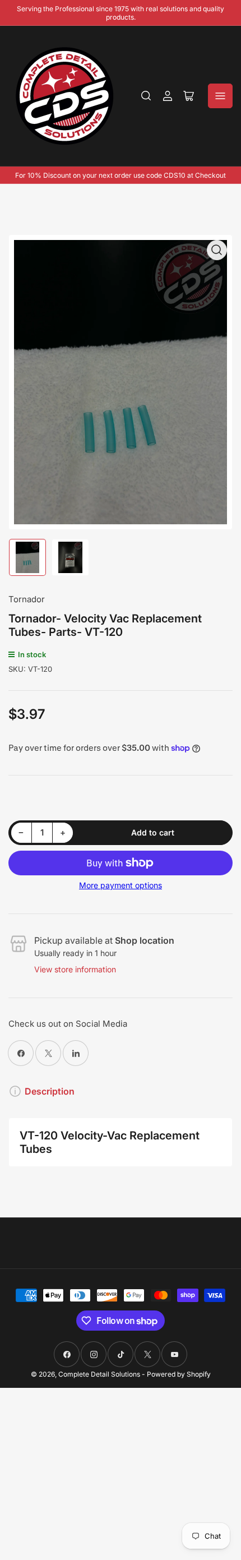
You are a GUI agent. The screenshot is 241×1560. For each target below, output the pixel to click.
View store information (75, 969)
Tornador (26, 599)
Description (50, 1091)
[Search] (146, 96)
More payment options (120, 885)
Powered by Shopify (179, 1374)
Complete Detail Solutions (99, 1374)
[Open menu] (220, 96)
